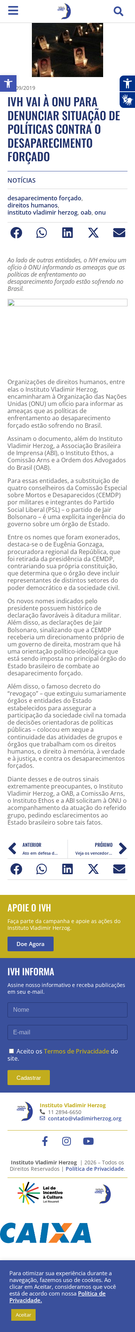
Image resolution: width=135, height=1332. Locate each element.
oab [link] (86, 212)
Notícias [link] (22, 180)
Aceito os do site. (63, 1055)
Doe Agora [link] (30, 944)
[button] (119, 11)
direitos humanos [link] (33, 205)
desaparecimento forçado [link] (44, 198)
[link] (8, 83)
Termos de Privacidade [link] (76, 1051)
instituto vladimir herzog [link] (43, 212)
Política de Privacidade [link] (95, 1168)
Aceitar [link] (23, 1314)
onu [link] (100, 212)
